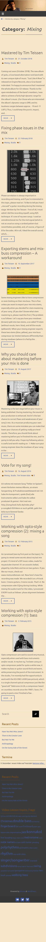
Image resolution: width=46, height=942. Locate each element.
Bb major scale (20, 808)
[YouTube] (17, 891)
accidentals (10, 808)
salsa (14, 846)
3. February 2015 (24, 614)
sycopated (4, 863)
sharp (23, 846)
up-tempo (9, 867)
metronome (31, 829)
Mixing (7, 62)
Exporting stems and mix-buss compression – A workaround (22, 251)
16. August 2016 (24, 466)
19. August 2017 (24, 365)
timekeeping (29, 863)
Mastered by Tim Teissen (22, 52)
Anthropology (7, 736)
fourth (20, 818)
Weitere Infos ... (39, 755)
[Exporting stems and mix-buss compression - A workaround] (23, 281)
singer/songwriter (15, 852)
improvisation (15, 824)
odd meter (26, 834)
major (14, 830)
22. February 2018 (25, 137)
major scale (20, 830)
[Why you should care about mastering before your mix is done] (23, 388)
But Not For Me (8, 732)
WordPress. (31, 883)
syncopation (20, 862)
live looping (6, 829)
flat (16, 818)
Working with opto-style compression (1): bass (21, 606)
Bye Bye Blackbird (31, 808)
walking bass (20, 867)
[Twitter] (22, 891)
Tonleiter (36, 863)
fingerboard (8, 818)
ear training (35, 813)
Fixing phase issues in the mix (22, 129)
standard (33, 852)
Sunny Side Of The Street (25, 858)
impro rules (5, 824)
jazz (24, 824)
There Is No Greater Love (12, 727)
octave (18, 834)
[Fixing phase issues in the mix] (23, 169)
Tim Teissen (9, 58)
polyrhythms (10, 839)
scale (19, 846)
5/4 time (3, 808)
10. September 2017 (26, 261)
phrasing (35, 834)
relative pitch (33, 840)
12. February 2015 (25, 535)
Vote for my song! (16, 460)
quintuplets (24, 840)
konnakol (34, 823)
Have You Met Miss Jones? (12, 723)
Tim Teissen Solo (23, 470)
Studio (13, 62)
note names (8, 834)
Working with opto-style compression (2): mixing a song (22, 525)
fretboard (28, 818)
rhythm (7, 845)
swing (37, 858)
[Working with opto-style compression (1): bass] (23, 634)
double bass (22, 813)
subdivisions (9, 858)
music (40, 830)
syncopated (10, 863)
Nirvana (22, 883)
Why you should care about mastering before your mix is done (21, 355)
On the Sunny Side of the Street (14, 740)
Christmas (7, 813)
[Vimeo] (27, 891)
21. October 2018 (25, 58)
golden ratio (37, 818)
